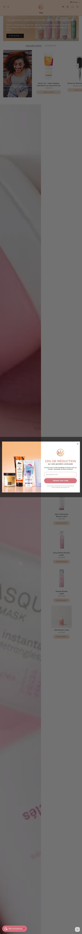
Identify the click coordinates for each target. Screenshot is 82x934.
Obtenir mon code (60, 481)
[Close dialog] (77, 444)
